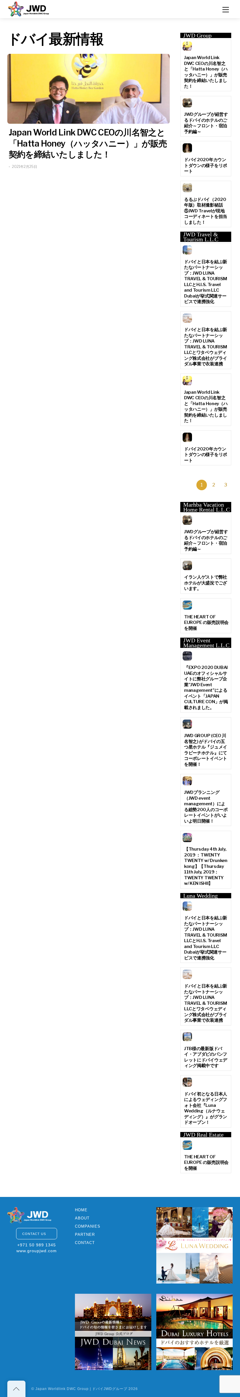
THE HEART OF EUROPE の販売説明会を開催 (206, 622)
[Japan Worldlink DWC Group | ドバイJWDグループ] (28, 8)
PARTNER (85, 1234)
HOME (81, 1210)
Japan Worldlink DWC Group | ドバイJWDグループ (81, 1389)
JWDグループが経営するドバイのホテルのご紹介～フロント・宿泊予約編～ (206, 123)
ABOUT (82, 1218)
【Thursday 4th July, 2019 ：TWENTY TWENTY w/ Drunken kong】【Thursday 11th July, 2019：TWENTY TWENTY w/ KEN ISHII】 (205, 866)
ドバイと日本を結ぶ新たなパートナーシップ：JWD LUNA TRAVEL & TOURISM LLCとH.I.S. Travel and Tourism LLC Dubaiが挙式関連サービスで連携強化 (205, 281)
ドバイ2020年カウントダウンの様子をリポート (205, 165)
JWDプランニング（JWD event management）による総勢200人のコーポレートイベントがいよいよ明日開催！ (206, 807)
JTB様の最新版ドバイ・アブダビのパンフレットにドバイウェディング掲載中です (205, 1057)
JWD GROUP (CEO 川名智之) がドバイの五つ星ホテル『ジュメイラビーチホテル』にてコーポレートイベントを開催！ (205, 750)
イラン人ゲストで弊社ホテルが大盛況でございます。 (205, 582)
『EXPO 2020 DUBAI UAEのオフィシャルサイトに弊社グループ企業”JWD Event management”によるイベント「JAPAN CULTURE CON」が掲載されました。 (206, 687)
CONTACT (85, 1243)
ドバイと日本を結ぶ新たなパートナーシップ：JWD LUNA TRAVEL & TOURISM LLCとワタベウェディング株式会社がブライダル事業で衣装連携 (205, 347)
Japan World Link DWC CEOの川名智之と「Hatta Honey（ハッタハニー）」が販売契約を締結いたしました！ (88, 143)
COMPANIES (87, 1226)
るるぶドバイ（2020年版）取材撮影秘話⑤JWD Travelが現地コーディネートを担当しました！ (205, 211)
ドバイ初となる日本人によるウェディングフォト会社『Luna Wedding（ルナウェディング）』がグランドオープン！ (205, 1108)
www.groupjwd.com (36, 1250)
